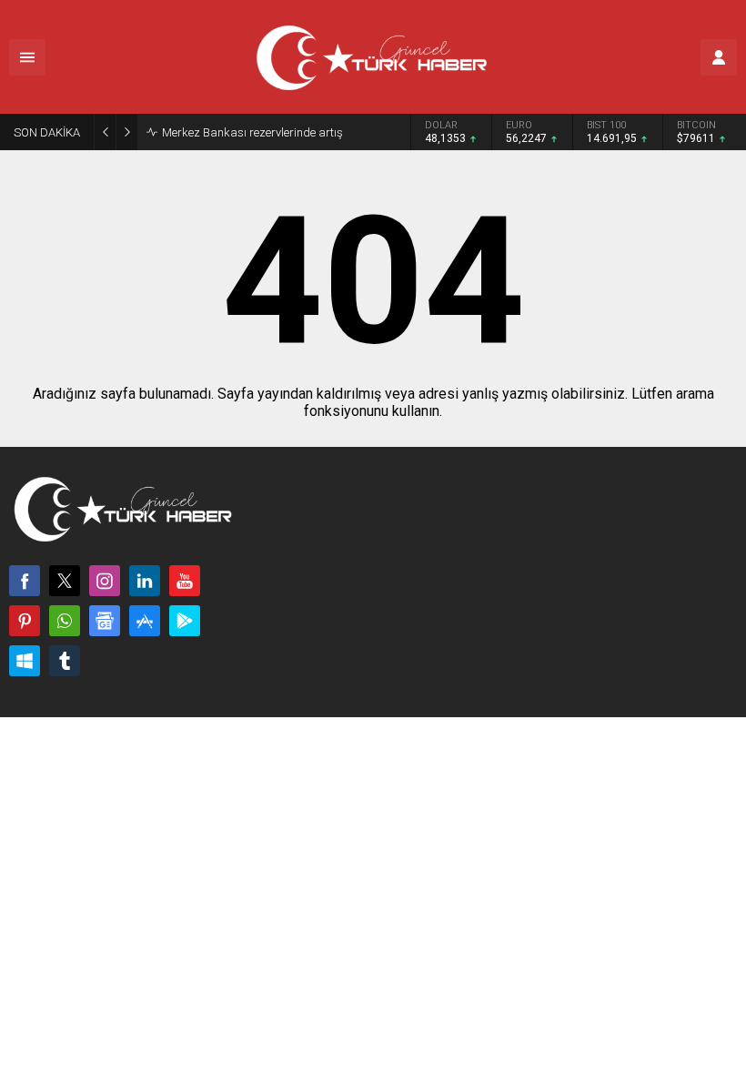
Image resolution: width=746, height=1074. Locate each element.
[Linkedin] (144, 580)
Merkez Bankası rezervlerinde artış (252, 132)
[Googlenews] (104, 620)
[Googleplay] (184, 620)
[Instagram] (104, 580)
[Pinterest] (24, 620)
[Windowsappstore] (24, 660)
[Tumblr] (64, 660)
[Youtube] (184, 580)
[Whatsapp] (64, 620)
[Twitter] (64, 580)
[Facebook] (24, 580)
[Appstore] (144, 620)
